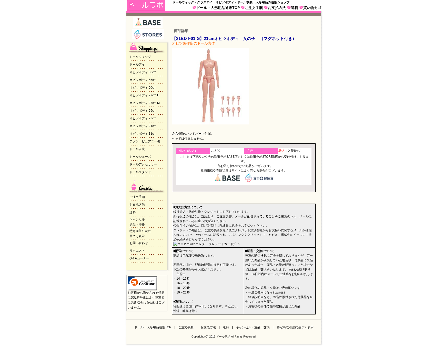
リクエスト (137, 251)
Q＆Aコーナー (139, 258)
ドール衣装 (137, 149)
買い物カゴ (312, 8)
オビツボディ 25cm (142, 110)
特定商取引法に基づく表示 (295, 327)
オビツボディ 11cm (142, 133)
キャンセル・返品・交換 (253, 327)
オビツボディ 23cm (142, 118)
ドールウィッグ (140, 57)
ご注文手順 (254, 8)
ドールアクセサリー (143, 164)
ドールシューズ (140, 157)
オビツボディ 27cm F (144, 95)
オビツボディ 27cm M (144, 103)
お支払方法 (277, 8)
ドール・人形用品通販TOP (218, 8)
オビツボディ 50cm (142, 87)
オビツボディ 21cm (142, 126)
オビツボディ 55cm (142, 80)
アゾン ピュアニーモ (144, 141)
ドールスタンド (140, 172)
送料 (294, 8)
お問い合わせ (138, 243)
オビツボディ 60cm (142, 72)
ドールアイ (137, 64)
